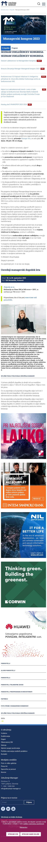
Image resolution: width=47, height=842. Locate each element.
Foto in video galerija (8, 763)
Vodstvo (4, 733)
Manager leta (26, 138)
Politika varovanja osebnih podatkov (14, 751)
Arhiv (3, 718)
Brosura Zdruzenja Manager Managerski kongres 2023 (22, 69)
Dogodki (12, 10)
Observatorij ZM (7, 742)
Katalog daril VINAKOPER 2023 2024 (16, 104)
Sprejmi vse (13, 834)
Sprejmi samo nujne (30, 834)
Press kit (4, 766)
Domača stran (5, 10)
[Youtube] (13, 809)
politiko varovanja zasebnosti (33, 824)
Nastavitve (23, 827)
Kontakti (4, 754)
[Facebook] (3, 809)
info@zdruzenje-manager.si (11, 789)
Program (15, 48)
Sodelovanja (5, 736)
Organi (3, 739)
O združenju (6, 730)
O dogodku (6, 48)
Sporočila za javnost (8, 769)
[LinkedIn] (8, 809)
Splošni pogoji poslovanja (10, 748)
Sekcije (3, 745)
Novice (3, 772)
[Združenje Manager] (8, 3)
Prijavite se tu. (9, 287)
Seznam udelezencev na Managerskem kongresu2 (21, 61)
